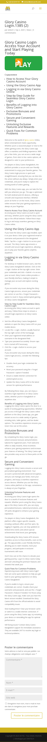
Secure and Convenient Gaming (20, 119)
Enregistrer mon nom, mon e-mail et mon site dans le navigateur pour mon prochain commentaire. (22, 706)
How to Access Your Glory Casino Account (22, 80)
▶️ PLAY (23, 63)
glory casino (29, 140)
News (29, 30)
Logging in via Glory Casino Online (23, 90)
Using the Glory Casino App (23, 85)
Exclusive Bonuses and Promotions (20, 112)
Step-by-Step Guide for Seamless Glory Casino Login (20, 98)
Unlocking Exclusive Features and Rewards (20, 125)
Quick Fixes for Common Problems (21, 132)
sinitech (11, 30)
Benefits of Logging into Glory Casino (21, 106)
